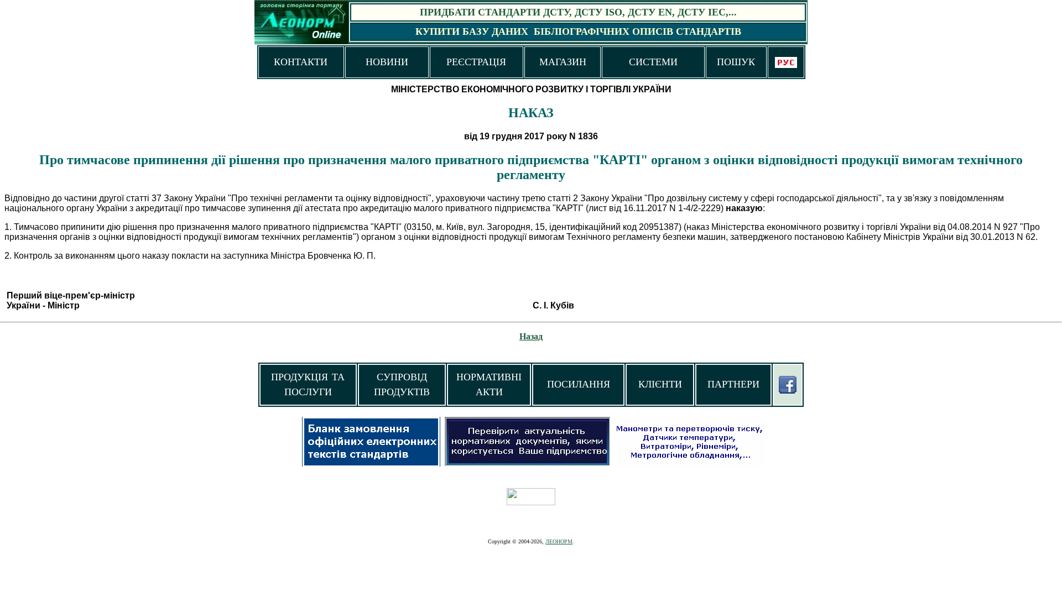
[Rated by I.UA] (531, 502)
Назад (531, 336)
